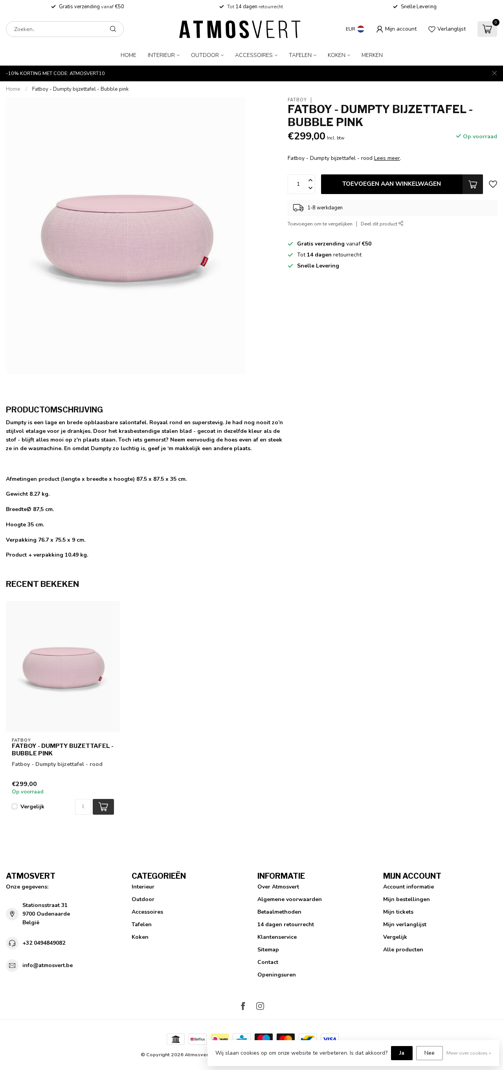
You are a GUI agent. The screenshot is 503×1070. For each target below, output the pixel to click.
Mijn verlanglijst (404, 924)
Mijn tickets (398, 912)
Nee (429, 1053)
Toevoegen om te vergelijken (320, 223)
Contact (267, 962)
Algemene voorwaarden (289, 899)
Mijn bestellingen (406, 899)
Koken (336, 55)
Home (128, 55)
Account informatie (408, 886)
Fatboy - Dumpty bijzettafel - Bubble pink (80, 89)
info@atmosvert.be (47, 965)
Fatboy (297, 100)
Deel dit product (379, 223)
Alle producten (403, 949)
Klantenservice (277, 937)
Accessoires (254, 55)
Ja (401, 1053)
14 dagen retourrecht (285, 924)
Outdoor (205, 55)
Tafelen (300, 55)
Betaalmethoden (279, 912)
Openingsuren (276, 974)
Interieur (161, 55)
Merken (372, 55)
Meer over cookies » (468, 1053)
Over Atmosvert (278, 886)
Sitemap (268, 949)
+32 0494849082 (43, 943)
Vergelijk (32, 807)
